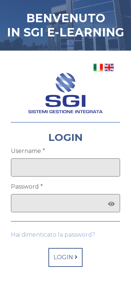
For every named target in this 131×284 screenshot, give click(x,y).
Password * (27, 186)
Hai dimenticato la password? (53, 234)
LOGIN (64, 257)
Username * (28, 150)
